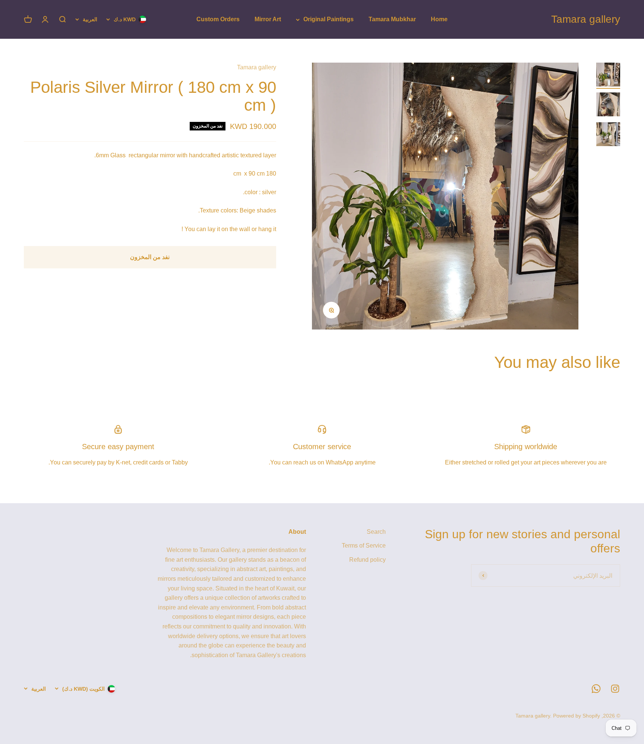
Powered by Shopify (576, 716)
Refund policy (367, 560)
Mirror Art (268, 19)
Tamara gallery (256, 67)
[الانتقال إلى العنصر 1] (608, 76)
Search (376, 532)
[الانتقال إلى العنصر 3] (608, 135)
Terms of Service (364, 545)
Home (439, 19)
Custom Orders (218, 19)
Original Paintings (328, 19)
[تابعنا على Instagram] (615, 689)
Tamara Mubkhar (392, 19)
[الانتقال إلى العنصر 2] (608, 105)
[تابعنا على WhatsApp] (596, 689)
